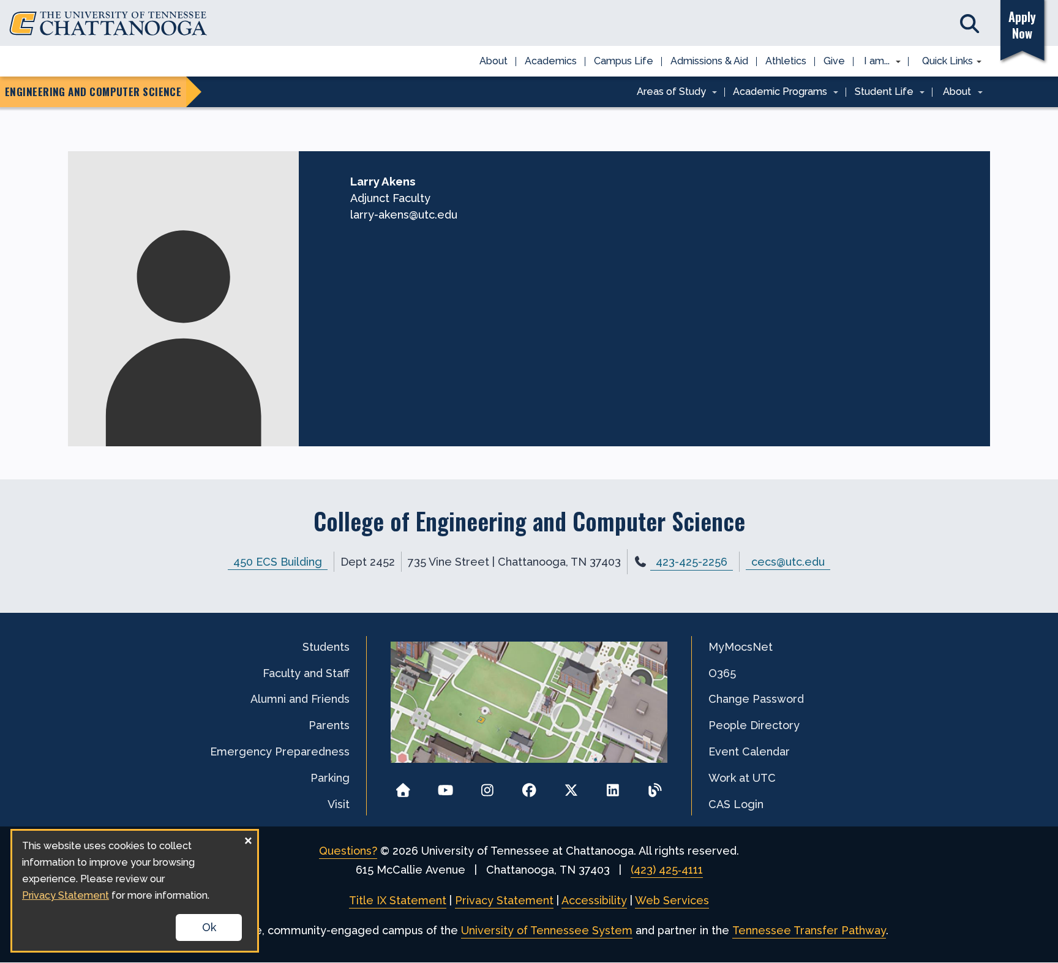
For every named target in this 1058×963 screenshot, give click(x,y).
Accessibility (594, 900)
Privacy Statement (504, 900)
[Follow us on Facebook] (529, 786)
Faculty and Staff (306, 673)
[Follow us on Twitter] (571, 786)
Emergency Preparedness (280, 751)
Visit (339, 804)
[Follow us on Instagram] (487, 786)
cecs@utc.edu (788, 561)
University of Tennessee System (546, 930)
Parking (330, 777)
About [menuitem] (493, 61)
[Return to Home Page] (403, 786)
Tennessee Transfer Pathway (809, 930)
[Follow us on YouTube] (445, 786)
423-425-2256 (691, 561)
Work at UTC (742, 777)
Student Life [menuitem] (880, 92)
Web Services (672, 900)
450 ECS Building (277, 561)
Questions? (348, 850)
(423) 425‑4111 (667, 869)
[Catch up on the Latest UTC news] (655, 786)
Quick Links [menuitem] (943, 62)
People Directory (754, 725)
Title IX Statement (397, 900)
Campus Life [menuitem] (623, 61)
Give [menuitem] (834, 61)
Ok (209, 927)
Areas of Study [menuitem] (667, 92)
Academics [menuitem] (551, 61)
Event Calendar (749, 751)
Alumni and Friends (300, 698)
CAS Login (735, 804)
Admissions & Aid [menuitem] (709, 61)
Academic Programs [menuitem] (776, 92)
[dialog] (134, 891)
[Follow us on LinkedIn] (613, 786)
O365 (722, 673)
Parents (329, 725)
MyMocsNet (740, 646)
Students (326, 646)
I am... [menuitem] (873, 62)
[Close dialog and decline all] (248, 838)
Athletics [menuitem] (785, 61)
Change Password (756, 698)
